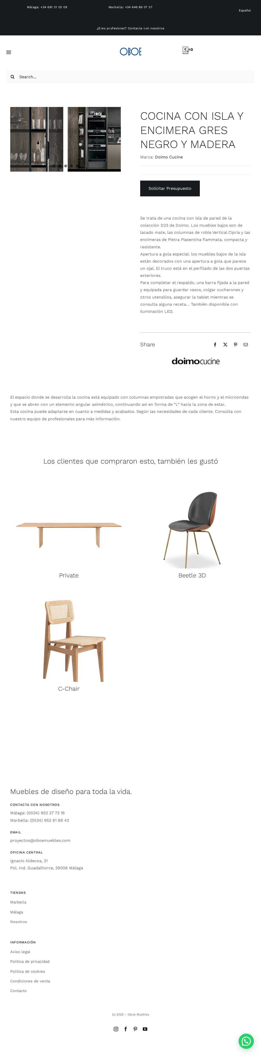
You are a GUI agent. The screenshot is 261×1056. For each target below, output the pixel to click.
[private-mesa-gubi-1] (68, 476)
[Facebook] (215, 345)
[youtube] (145, 1029)
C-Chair (69, 688)
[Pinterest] (235, 345)
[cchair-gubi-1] (68, 589)
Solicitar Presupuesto (170, 188)
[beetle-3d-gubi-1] (192, 476)
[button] (246, 1041)
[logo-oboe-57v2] (131, 46)
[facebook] (125, 1029)
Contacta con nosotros (146, 28)
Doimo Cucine (169, 157)
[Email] (246, 345)
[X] (225, 345)
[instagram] (116, 1029)
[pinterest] (135, 1029)
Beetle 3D (192, 575)
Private (69, 575)
